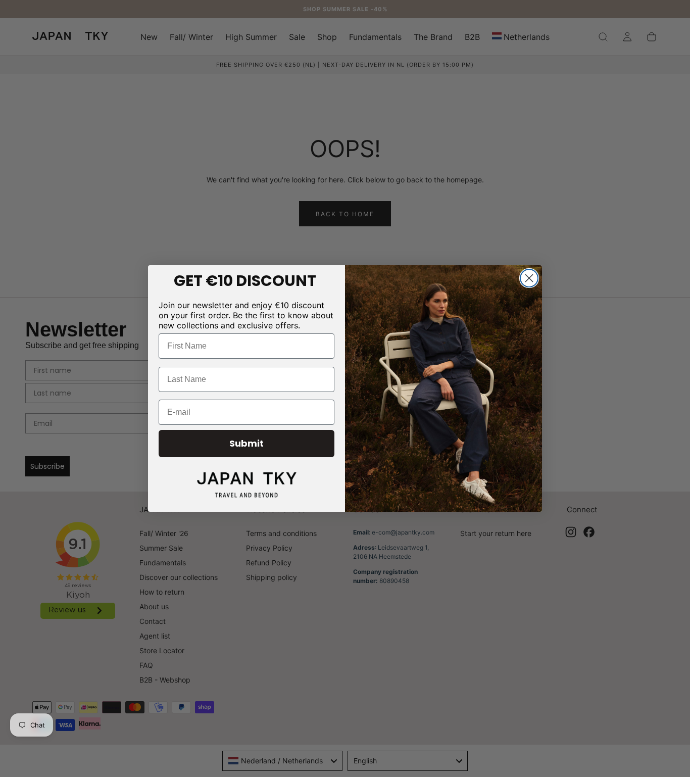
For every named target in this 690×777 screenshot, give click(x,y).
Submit (246, 443)
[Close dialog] (529, 278)
